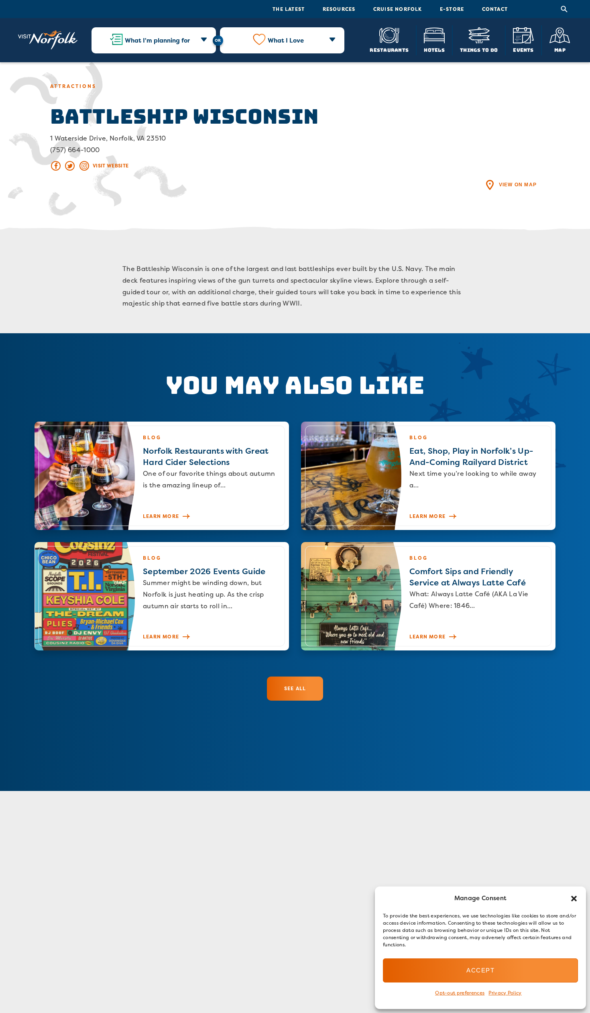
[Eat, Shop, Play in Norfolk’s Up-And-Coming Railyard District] (428, 476)
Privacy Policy (504, 992)
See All (295, 688)
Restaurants (389, 49)
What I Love (286, 40)
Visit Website (110, 165)
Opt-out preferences (459, 992)
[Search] (564, 9)
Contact (495, 9)
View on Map (518, 185)
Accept (480, 970)
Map (560, 49)
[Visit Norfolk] (47, 40)
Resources (339, 9)
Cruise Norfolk (397, 9)
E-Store (452, 9)
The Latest (289, 9)
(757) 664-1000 (75, 149)
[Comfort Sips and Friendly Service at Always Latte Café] (428, 596)
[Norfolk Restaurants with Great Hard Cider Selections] (162, 476)
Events (523, 49)
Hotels (434, 49)
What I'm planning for (157, 40)
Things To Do (479, 49)
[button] (574, 899)
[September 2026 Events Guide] (162, 596)
